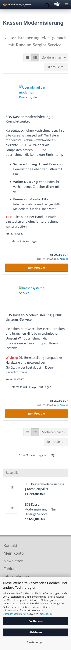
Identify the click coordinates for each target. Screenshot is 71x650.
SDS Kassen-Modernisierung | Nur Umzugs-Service (34, 317)
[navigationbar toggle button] (66, 4)
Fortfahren (36, 621)
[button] (27, 58)
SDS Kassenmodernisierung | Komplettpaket (29, 119)
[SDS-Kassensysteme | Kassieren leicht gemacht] (16, 4)
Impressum (45, 614)
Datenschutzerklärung (15, 614)
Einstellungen (35, 642)
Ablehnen (35, 632)
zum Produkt (36, 267)
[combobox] (54, 58)
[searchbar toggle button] (47, 4)
